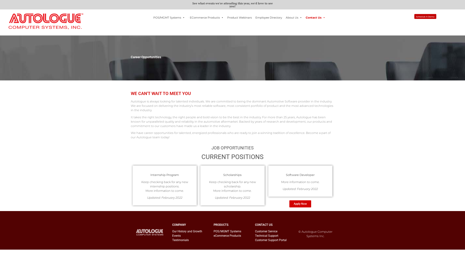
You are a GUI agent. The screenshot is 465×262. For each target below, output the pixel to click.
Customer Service (266, 231)
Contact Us (314, 17)
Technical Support (266, 235)
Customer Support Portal (271, 240)
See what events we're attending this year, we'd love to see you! (232, 4)
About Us (292, 17)
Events (176, 235)
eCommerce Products (205, 17)
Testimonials (180, 240)
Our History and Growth (187, 231)
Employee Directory (268, 17)
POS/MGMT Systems (167, 17)
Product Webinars (239, 17)
